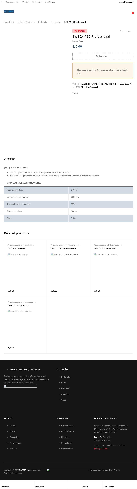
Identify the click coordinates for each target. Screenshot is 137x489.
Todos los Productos (26, 22)
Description (9, 159)
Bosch (81, 41)
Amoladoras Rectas (26, 245)
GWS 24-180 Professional (87, 87)
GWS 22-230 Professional (18, 305)
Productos (39, 487)
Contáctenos (108, 487)
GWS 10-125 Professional (104, 248)
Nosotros (5, 487)
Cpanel (122, 2)
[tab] (9, 159)
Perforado (42, 22)
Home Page (9, 22)
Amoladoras (56, 22)
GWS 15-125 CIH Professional (63, 248)
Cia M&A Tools (25, 470)
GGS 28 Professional (16, 248)
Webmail (129, 2)
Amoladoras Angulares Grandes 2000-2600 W (112, 84)
